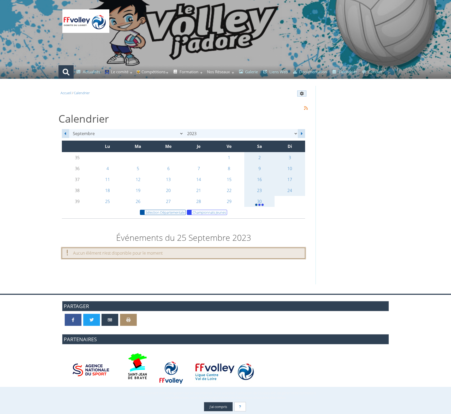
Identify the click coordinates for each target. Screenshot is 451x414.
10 (289, 168)
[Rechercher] (66, 72)
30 (259, 201)
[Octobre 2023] (301, 133)
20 (168, 190)
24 (289, 190)
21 (198, 190)
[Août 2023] (65, 133)
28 (198, 201)
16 (259, 179)
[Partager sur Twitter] (91, 320)
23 (259, 190)
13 (168, 179)
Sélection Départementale (165, 212)
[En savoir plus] (240, 406)
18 (107, 190)
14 (198, 179)
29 (229, 201)
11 (107, 179)
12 (138, 179)
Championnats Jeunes (209, 212)
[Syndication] (305, 108)
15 (229, 179)
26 (138, 201)
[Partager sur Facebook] (73, 320)
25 (107, 201)
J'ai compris (218, 406)
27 (168, 201)
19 (138, 190)
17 (289, 179)
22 (229, 190)
